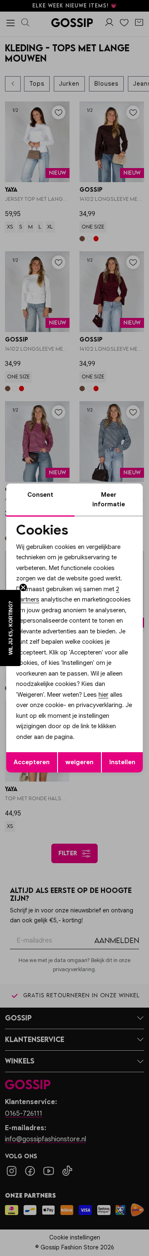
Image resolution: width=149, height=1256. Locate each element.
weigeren (79, 762)
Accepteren (32, 762)
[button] (10, 628)
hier (103, 694)
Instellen (122, 762)
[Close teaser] (23, 587)
